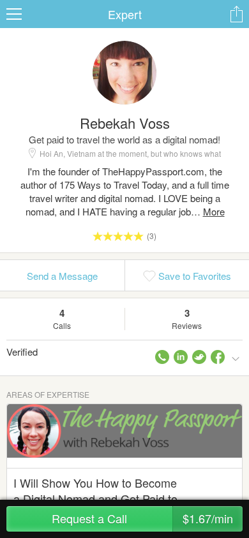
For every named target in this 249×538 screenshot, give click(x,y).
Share (236, 14)
